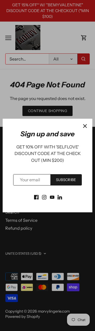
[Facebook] (36, 197)
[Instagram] (44, 197)
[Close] (85, 126)
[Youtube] (52, 197)
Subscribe (66, 180)
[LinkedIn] (60, 197)
